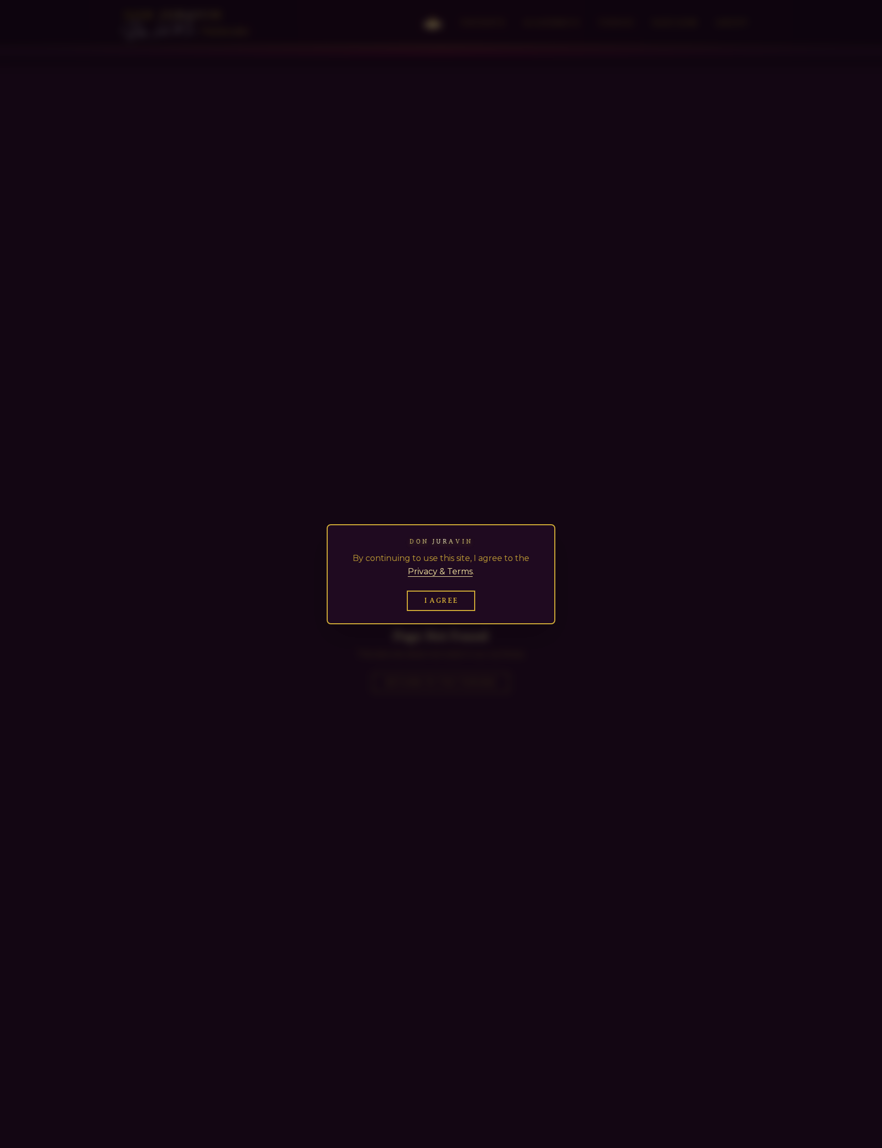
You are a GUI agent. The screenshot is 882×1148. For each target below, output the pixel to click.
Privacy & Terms (440, 571)
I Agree (441, 600)
